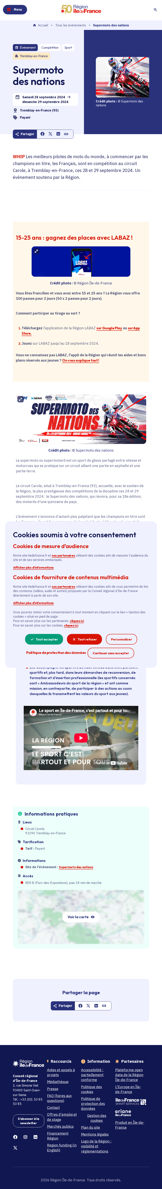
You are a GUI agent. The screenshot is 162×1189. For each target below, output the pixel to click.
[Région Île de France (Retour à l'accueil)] (81, 9)
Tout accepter (47, 639)
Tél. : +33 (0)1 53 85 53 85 (27, 1101)
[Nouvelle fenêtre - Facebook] (15, 1137)
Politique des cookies (91, 1089)
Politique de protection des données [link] (56, 652)
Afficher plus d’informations (33, 567)
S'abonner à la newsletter (28, 1121)
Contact (53, 1107)
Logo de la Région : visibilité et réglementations (96, 1146)
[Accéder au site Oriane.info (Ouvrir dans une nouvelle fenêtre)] (131, 1112)
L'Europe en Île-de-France (128, 1089)
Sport (68, 47)
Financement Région (58, 1136)
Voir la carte (78, 917)
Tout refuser (87, 639)
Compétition (49, 47)
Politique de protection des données (93, 1103)
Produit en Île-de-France (129, 1125)
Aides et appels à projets (61, 1072)
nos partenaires (63, 555)
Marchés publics (60, 1126)
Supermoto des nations (76, 867)
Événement (28, 47)
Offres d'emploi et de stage (62, 1117)
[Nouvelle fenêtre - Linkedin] (35, 1137)
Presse (52, 1089)
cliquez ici (77, 621)
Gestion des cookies (96, 1118)
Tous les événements (70, 25)
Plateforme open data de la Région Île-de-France (129, 1075)
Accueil (43, 25)
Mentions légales (95, 1134)
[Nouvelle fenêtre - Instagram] (25, 1137)
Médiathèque (58, 1081)
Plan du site (90, 1127)
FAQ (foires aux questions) (59, 1098)
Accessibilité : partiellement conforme (92, 1075)
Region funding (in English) (62, 1147)
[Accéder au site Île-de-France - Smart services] (131, 1101)
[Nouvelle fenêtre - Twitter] (15, 1147)
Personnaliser (121, 639)
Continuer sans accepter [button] (111, 653)
